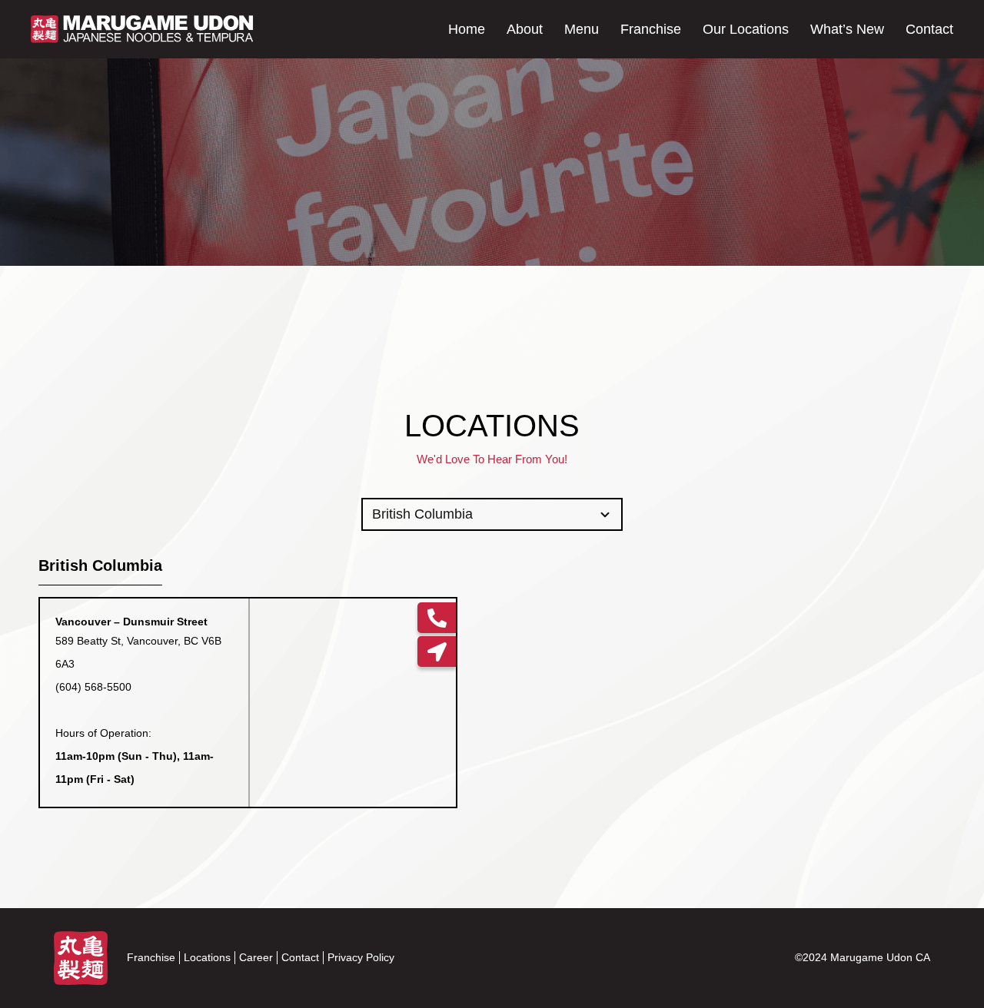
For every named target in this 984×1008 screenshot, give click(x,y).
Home (466, 29)
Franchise (650, 29)
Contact (929, 29)
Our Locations (746, 29)
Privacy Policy (360, 957)
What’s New (847, 29)
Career (256, 957)
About (525, 29)
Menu (581, 29)
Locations (207, 957)
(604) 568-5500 (93, 687)
